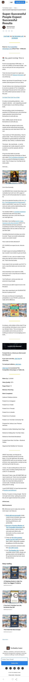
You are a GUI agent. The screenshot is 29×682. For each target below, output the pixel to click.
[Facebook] (18, 668)
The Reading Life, (14, 550)
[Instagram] (22, 668)
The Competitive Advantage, (16, 157)
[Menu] (27, 2)
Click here (5, 368)
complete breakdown (20, 211)
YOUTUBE (6, 36)
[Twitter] (6, 668)
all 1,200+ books (13, 547)
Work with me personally (13, 515)
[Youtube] (14, 668)
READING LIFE (19, 36)
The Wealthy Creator (7, 8)
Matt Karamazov (11, 26)
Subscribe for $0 (20, 2)
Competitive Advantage (15, 527)
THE (13, 36)
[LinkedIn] (10, 668)
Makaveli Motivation (18, 75)
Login (11, 2)
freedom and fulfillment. (10, 490)
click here (17, 358)
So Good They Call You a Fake (10, 97)
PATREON (15, 38)
